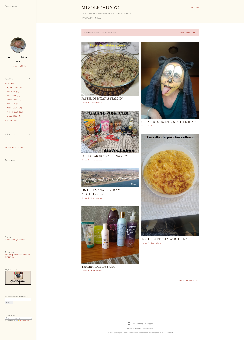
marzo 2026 (14, 108)
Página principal (91, 18)
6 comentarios (96, 198)
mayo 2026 (13, 100)
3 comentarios (156, 126)
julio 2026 (12, 91)
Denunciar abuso (14, 147)
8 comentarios (96, 270)
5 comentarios (156, 243)
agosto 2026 (14, 87)
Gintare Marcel (147, 328)
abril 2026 (13, 104)
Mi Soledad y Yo (100, 8)
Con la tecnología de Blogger (142, 324)
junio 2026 (13, 95)
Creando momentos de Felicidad (168, 122)
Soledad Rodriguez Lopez (18, 59)
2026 (9, 83)
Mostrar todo (188, 32)
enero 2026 (14, 116)
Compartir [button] (85, 102)
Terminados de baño (98, 267)
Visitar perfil (18, 66)
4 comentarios (96, 160)
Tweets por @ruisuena (15, 239)
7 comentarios (96, 102)
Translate (25, 321)
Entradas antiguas (188, 281)
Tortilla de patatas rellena (164, 239)
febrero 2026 (14, 112)
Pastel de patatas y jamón (102, 98)
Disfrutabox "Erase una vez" (104, 156)
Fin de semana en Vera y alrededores (100, 192)
